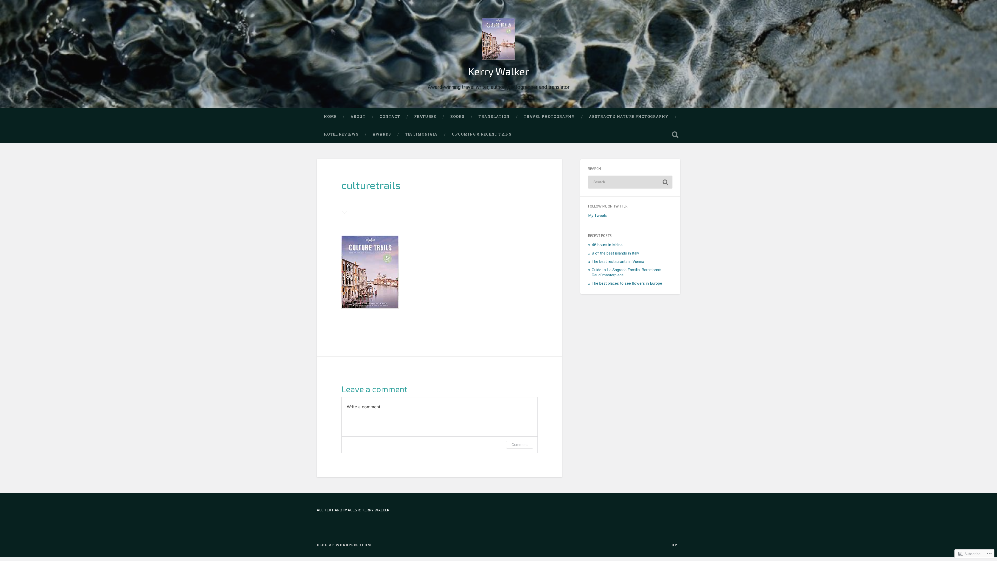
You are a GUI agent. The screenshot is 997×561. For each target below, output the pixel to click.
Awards (382, 134)
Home (330, 116)
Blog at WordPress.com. (344, 545)
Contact (390, 116)
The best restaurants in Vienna (618, 261)
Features (425, 116)
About (358, 116)
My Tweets (597, 215)
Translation (494, 116)
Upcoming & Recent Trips (481, 134)
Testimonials (421, 134)
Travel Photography (549, 116)
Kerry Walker (498, 71)
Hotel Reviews (341, 134)
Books (457, 116)
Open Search (675, 134)
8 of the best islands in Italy (615, 253)
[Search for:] (630, 182)
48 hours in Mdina (607, 245)
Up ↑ (675, 545)
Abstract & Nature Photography (629, 116)
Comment (519, 444)
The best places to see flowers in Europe (627, 283)
